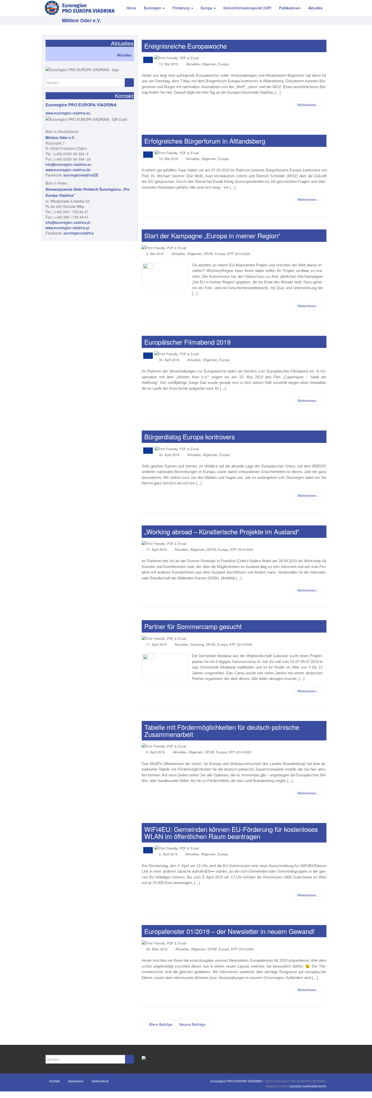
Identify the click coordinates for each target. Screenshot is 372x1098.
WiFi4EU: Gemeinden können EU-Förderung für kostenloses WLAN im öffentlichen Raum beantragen (231, 832)
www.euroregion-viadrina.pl (67, 227)
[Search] (129, 82)
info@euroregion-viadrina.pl (68, 222)
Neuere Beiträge (192, 1024)
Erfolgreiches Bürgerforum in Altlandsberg (204, 140)
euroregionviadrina (79, 233)
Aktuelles (193, 64)
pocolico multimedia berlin (308, 1086)
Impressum (75, 1081)
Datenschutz (100, 1081)
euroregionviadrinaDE (81, 175)
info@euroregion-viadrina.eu (68, 164)
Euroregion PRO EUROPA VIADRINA (236, 1081)
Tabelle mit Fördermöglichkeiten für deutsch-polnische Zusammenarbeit (221, 730)
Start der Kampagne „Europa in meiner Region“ (212, 235)
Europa (223, 64)
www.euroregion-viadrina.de (68, 169)
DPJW (208, 253)
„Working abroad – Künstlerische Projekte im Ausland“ (221, 531)
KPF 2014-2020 (238, 253)
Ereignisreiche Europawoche (185, 45)
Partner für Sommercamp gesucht (193, 626)
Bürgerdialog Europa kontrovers (189, 436)
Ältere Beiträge (160, 1024)
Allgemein (209, 64)
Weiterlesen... (308, 105)
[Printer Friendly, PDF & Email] (176, 57)
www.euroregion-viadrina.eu (68, 112)
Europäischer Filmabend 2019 (187, 341)
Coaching (197, 644)
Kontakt (54, 1081)
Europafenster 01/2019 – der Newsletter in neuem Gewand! (229, 931)
